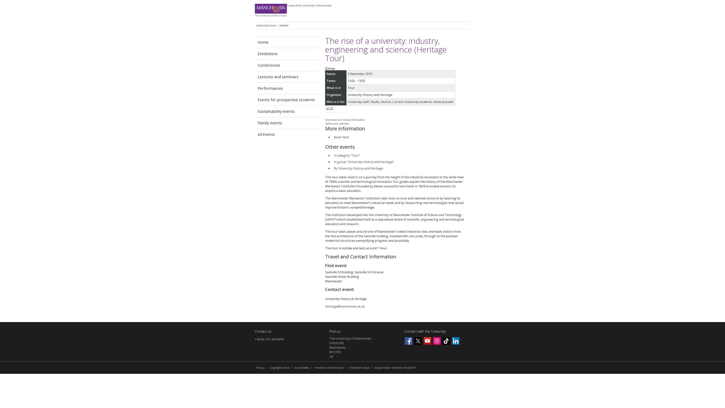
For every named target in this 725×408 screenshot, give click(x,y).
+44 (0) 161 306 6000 (269, 339)
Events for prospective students (286, 99)
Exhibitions (268, 53)
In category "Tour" (347, 155)
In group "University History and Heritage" (364, 162)
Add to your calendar (337, 123)
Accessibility (302, 367)
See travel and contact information (345, 119)
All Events (266, 134)
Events (309, 5)
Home (263, 42)
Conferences (269, 65)
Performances (270, 88)
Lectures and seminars (278, 76)
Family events (270, 122)
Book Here (341, 137)
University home (266, 25)
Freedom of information (329, 367)
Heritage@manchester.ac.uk (345, 306)
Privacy (260, 367)
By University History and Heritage (358, 168)
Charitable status (359, 367)
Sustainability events (276, 111)
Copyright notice (280, 367)
